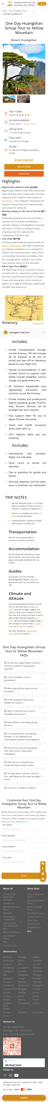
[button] (24, 332)
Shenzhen (37, 971)
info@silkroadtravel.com (25, 2)
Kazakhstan (23, 985)
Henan (36, 992)
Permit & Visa (10, 945)
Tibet (20, 964)
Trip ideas (7, 857)
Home (4, 11)
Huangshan (7, 200)
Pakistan (22, 981)
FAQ (5, 942)
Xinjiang (22, 957)
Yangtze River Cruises (7, 1006)
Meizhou (22, 1012)
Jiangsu (21, 999)
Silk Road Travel (13, 1065)
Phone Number (8, 835)
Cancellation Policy (9, 937)
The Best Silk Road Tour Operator (9, 897)
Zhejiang (37, 967)
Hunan (6, 999)
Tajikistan (37, 981)
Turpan (21, 978)
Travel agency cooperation (10, 918)
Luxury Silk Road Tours (35, 895)
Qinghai (22, 992)
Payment (7, 913)
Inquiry (42, 4)
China (6, 1015)
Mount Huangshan (11, 245)
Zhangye (37, 974)
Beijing (36, 957)
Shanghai (37, 960)
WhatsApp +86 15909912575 (25, 5)
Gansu (21, 960)
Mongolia (22, 989)
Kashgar (37, 978)
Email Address (9, 846)
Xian (5, 974)
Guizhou (7, 996)
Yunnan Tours (34, 916)
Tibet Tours (32, 920)
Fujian (21, 996)
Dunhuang (8, 960)
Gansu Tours (33, 923)
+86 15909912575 (19, 821)
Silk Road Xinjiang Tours (36, 902)
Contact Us (8, 903)
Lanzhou (7, 964)
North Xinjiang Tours (34, 908)
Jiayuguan (8, 978)
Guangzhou (23, 967)
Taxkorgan (21, 626)
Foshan (6, 1012)
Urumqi (36, 964)
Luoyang (22, 971)
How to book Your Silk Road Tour (10, 926)
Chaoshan (38, 1012)
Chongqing (8, 967)
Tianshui (7, 981)
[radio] (17, 115)
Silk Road (7, 957)
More (29, 931)
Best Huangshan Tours (18, 11)
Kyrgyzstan (38, 985)
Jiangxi (36, 996)
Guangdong (24, 1003)
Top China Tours (35, 913)
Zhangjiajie (23, 974)
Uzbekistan (8, 985)
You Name (7, 825)
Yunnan (36, 989)
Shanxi (36, 999)
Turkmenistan (9, 989)
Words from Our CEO (11, 908)
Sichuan (7, 992)
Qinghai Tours (34, 927)
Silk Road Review (11, 932)
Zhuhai (36, 1003)
